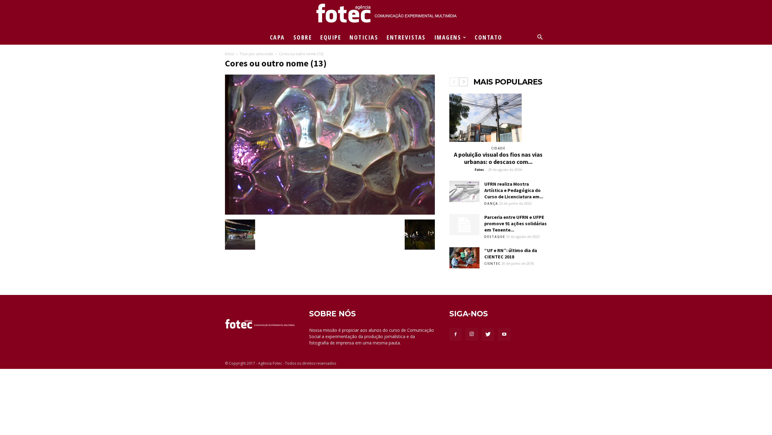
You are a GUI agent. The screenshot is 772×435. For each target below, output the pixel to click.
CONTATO (488, 37)
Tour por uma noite (256, 53)
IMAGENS (447, 37)
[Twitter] (488, 334)
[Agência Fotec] (386, 15)
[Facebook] (455, 334)
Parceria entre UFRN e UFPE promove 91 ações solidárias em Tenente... (515, 223)
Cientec (492, 263)
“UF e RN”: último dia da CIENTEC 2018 (510, 253)
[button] (540, 38)
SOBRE (302, 37)
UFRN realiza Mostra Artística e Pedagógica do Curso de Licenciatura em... (513, 190)
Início (229, 53)
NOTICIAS (364, 37)
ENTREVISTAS (406, 37)
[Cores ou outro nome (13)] (330, 213)
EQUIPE (330, 37)
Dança (491, 203)
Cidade (498, 148)
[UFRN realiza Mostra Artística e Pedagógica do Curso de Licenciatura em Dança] (464, 191)
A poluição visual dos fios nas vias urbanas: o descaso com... (498, 158)
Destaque (494, 237)
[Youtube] (504, 334)
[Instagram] (472, 334)
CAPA (277, 37)
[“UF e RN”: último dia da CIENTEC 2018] (464, 257)
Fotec (479, 169)
